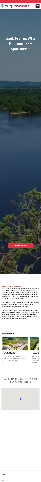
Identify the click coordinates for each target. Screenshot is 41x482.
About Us (4, 480)
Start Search (21, 245)
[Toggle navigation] (38, 6)
